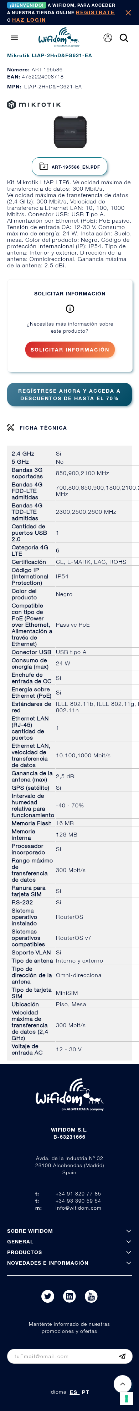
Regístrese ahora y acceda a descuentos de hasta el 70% (69, 394)
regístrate (95, 12)
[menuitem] (107, 37)
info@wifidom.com (79, 1208)
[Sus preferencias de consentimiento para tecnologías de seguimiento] (126, 1398)
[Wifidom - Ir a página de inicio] (58, 45)
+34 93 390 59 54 (78, 1201)
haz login (29, 20)
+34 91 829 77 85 (78, 1194)
